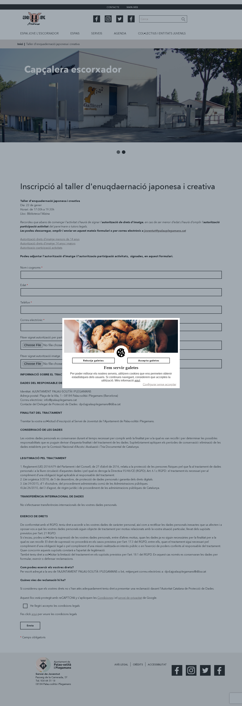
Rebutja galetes (93, 360)
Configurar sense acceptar (159, 384)
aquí (137, 380)
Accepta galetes (148, 360)
